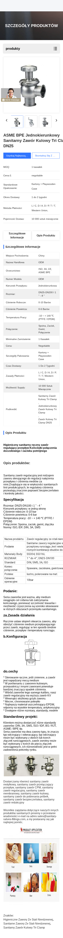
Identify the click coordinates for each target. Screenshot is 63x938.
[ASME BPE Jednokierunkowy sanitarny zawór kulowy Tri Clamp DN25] (31, 85)
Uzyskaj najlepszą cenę (19, 155)
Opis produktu (46, 235)
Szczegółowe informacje (17, 235)
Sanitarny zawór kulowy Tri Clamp (24, 927)
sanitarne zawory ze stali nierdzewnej (26, 923)
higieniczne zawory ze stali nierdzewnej (28, 919)
